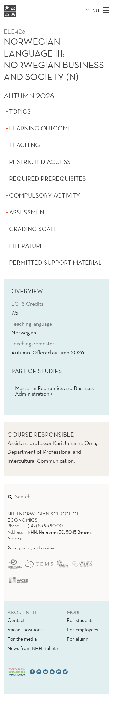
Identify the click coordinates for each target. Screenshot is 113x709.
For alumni (78, 639)
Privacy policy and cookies (31, 548)
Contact (16, 620)
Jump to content (19, 4)
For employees (82, 629)
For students (80, 620)
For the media (22, 639)
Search (91, 495)
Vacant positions (25, 629)
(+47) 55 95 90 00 (45, 526)
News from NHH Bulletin (33, 648)
